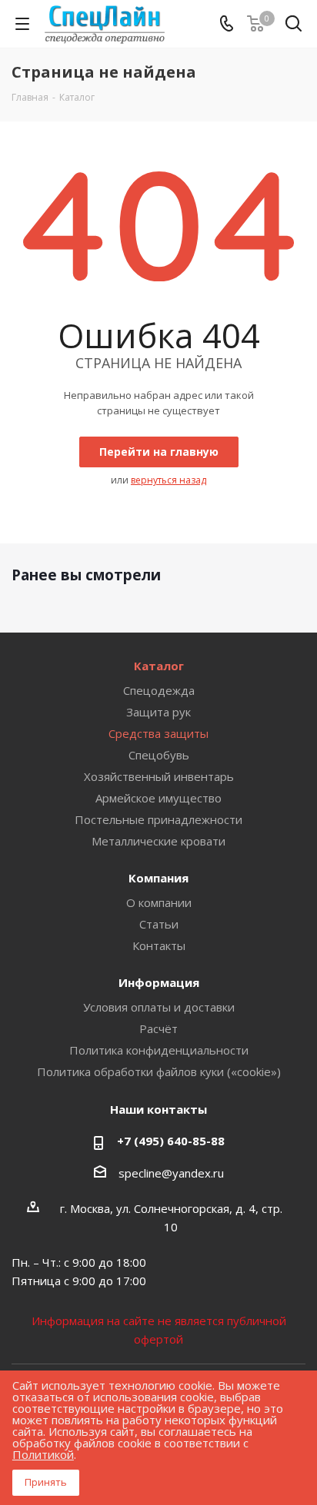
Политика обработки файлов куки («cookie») (159, 1071)
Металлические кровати (158, 841)
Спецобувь (158, 754)
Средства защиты (158, 733)
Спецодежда (159, 690)
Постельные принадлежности (158, 819)
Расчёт (158, 1028)
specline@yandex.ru (171, 1173)
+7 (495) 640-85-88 (171, 1140)
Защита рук (158, 711)
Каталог (159, 665)
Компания (158, 877)
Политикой (43, 1454)
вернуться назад (168, 480)
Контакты (158, 945)
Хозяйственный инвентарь (159, 776)
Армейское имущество (158, 798)
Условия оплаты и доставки (159, 1007)
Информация (158, 982)
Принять (46, 1482)
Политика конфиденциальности (159, 1050)
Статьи (159, 924)
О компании (159, 902)
